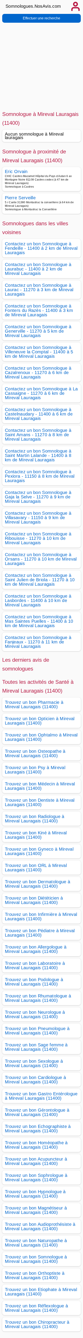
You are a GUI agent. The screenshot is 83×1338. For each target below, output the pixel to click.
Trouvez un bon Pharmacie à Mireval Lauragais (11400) (34, 704)
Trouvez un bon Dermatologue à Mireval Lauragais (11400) (37, 884)
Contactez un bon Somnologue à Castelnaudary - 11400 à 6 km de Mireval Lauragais (39, 414)
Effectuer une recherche (41, 18)
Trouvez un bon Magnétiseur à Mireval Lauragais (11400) (36, 1210)
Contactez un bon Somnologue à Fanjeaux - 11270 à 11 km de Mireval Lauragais (38, 642)
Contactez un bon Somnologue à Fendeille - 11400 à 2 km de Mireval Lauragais (41, 248)
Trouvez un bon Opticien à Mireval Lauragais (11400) (40, 720)
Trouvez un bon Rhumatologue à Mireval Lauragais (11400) (38, 998)
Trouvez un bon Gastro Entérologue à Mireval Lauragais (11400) (41, 1096)
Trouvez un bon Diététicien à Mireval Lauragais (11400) (34, 900)
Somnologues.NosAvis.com (33, 6)
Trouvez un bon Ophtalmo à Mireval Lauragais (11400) (41, 737)
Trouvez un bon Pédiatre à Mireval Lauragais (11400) (40, 932)
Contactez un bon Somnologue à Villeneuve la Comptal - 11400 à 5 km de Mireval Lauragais (39, 352)
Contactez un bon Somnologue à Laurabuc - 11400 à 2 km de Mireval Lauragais (38, 269)
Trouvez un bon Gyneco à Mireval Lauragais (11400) (39, 851)
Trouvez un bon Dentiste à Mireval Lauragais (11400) (40, 802)
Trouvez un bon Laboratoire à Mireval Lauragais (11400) (35, 965)
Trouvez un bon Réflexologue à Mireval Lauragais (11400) (36, 1308)
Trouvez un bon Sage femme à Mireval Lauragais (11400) (36, 1047)
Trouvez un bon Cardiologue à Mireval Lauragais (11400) (35, 1079)
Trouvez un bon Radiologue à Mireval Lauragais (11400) (34, 818)
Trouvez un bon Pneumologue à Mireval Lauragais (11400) (37, 1030)
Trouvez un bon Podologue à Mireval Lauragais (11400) (34, 981)
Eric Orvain (16, 171)
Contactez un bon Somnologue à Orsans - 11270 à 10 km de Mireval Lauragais (41, 559)
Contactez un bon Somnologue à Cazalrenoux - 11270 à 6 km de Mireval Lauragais (38, 372)
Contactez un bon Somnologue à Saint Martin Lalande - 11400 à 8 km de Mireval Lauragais (38, 455)
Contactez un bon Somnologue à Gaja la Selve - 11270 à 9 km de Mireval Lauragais (38, 497)
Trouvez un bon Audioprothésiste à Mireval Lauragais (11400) (40, 1226)
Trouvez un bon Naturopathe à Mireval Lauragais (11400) (36, 1242)
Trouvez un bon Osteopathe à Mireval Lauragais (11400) (35, 753)
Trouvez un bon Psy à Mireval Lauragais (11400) (35, 769)
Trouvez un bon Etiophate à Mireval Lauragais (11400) (41, 1291)
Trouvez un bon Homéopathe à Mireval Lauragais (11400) (36, 1145)
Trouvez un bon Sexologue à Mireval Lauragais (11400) (34, 1063)
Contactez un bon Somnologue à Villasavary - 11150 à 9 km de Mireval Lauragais (38, 517)
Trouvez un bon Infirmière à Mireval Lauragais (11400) (41, 916)
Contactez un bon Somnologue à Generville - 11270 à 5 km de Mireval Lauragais (38, 331)
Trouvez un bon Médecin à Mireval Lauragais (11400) (40, 786)
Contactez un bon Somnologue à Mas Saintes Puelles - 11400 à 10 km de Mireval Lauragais (39, 621)
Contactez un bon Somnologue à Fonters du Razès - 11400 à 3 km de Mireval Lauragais (39, 310)
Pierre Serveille (20, 197)
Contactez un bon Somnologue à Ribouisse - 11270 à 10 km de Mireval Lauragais (38, 538)
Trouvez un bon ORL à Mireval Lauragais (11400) (36, 867)
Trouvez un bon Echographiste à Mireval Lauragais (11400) (38, 1128)
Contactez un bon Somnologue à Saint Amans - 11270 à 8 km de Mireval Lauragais (38, 435)
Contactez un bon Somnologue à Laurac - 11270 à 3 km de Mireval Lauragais (39, 289)
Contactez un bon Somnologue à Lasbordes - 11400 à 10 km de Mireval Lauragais (38, 600)
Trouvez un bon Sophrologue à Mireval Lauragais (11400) (36, 1177)
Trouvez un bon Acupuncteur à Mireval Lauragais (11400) (36, 1161)
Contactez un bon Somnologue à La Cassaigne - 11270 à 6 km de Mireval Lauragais (41, 393)
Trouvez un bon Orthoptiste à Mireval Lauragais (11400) (34, 1275)
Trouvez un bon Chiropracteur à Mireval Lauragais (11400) (37, 1324)
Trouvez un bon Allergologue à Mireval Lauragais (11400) (35, 949)
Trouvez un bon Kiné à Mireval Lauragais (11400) (36, 835)
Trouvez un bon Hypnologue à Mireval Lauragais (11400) (35, 1193)
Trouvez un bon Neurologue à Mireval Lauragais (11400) (35, 1014)
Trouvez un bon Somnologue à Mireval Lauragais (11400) (36, 1259)
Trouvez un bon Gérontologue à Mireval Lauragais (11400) (37, 1112)
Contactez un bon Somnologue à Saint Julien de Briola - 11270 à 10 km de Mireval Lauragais (40, 580)
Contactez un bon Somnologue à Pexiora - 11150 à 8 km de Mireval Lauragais (40, 476)
